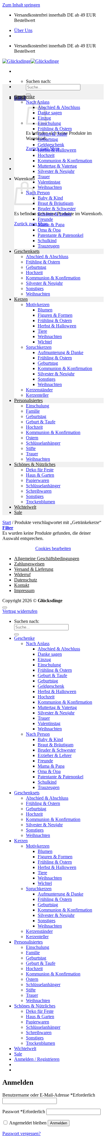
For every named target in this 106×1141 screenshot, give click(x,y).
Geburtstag (48, 139)
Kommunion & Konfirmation (65, 160)
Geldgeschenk (51, 144)
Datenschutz (25, 579)
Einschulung (49, 123)
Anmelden (58, 1123)
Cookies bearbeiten (53, 548)
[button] (7, 527)
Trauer (44, 176)
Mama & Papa (51, 224)
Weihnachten (50, 187)
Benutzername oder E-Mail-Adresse (48, 1094)
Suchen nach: (38, 81)
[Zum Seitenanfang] (4, 607)
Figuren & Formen (55, 315)
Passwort (23, 1111)
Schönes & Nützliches (34, 464)
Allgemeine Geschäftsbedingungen (46, 558)
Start (6, 522)
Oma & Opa (49, 229)
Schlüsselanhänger (43, 443)
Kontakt (21, 585)
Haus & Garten (40, 475)
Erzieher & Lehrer (55, 213)
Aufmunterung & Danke (60, 352)
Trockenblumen (40, 501)
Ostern (32, 437)
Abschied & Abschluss (59, 107)
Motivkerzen (37, 304)
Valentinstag (49, 181)
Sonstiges (35, 288)
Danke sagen (50, 112)
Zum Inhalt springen (21, 4)
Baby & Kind (50, 197)
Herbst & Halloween (57, 149)
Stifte (31, 448)
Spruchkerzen (39, 347)
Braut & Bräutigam (55, 203)
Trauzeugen (48, 245)
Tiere (42, 331)
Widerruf (22, 574)
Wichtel (45, 341)
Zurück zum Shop (31, 223)
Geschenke (24, 96)
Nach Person (38, 192)
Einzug (44, 659)
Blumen (45, 309)
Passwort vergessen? (21, 1133)
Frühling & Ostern (55, 128)
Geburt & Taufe (52, 133)
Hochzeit (46, 155)
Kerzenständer (39, 389)
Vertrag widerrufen (19, 611)
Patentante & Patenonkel (60, 235)
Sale (18, 512)
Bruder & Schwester (57, 208)
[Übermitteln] (16, 634)
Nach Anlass (37, 643)
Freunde (45, 219)
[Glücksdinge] (30, 61)
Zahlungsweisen (29, 563)
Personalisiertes (28, 400)
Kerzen (21, 299)
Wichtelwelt (25, 507)
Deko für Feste (40, 469)
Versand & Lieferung (33, 569)
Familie (33, 411)
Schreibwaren (39, 491)
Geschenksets (26, 251)
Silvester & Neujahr (56, 171)
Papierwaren (37, 480)
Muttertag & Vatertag (57, 165)
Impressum (24, 590)
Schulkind (47, 240)
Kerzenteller (37, 395)
